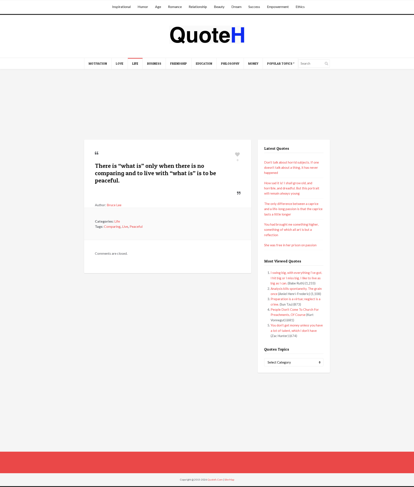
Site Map (229, 479)
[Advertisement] (207, 105)
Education (204, 63)
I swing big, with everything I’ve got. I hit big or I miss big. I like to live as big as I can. (296, 278)
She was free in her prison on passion (290, 245)
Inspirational (121, 7)
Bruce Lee (114, 205)
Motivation (98, 63)
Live (125, 226)
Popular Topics (279, 63)
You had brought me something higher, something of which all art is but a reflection (291, 229)
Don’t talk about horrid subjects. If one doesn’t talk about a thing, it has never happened (291, 167)
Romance (175, 7)
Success (254, 7)
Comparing (112, 226)
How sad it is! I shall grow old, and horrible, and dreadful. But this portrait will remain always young (291, 188)
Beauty (219, 7)
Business (154, 63)
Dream (236, 7)
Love (119, 63)
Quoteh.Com (215, 479)
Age (158, 7)
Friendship (178, 63)
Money (253, 63)
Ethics (300, 7)
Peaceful (136, 226)
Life (135, 63)
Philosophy (230, 63)
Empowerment (278, 7)
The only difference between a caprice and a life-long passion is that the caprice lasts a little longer (293, 209)
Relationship (198, 7)
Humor (143, 7)
